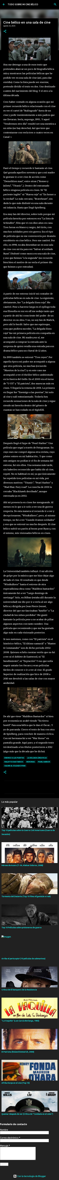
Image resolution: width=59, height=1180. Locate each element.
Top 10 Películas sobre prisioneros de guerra (21, 927)
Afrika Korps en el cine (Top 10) (16, 1083)
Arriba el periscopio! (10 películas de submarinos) (23, 959)
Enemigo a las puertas (14, 758)
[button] (5, 31)
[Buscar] (55, 4)
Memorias (30, 762)
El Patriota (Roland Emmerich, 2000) (18, 1052)
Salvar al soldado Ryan (14, 766)
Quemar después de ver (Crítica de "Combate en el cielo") (27, 1114)
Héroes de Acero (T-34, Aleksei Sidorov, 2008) (22, 865)
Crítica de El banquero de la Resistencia (19, 990)
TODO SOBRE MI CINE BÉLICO (23, 4)
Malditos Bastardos (13, 762)
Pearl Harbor (44, 762)
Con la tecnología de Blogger (31, 1176)
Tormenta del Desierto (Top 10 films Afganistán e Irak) (26, 896)
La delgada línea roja (37, 758)
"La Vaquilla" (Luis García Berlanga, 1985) (20, 1021)
